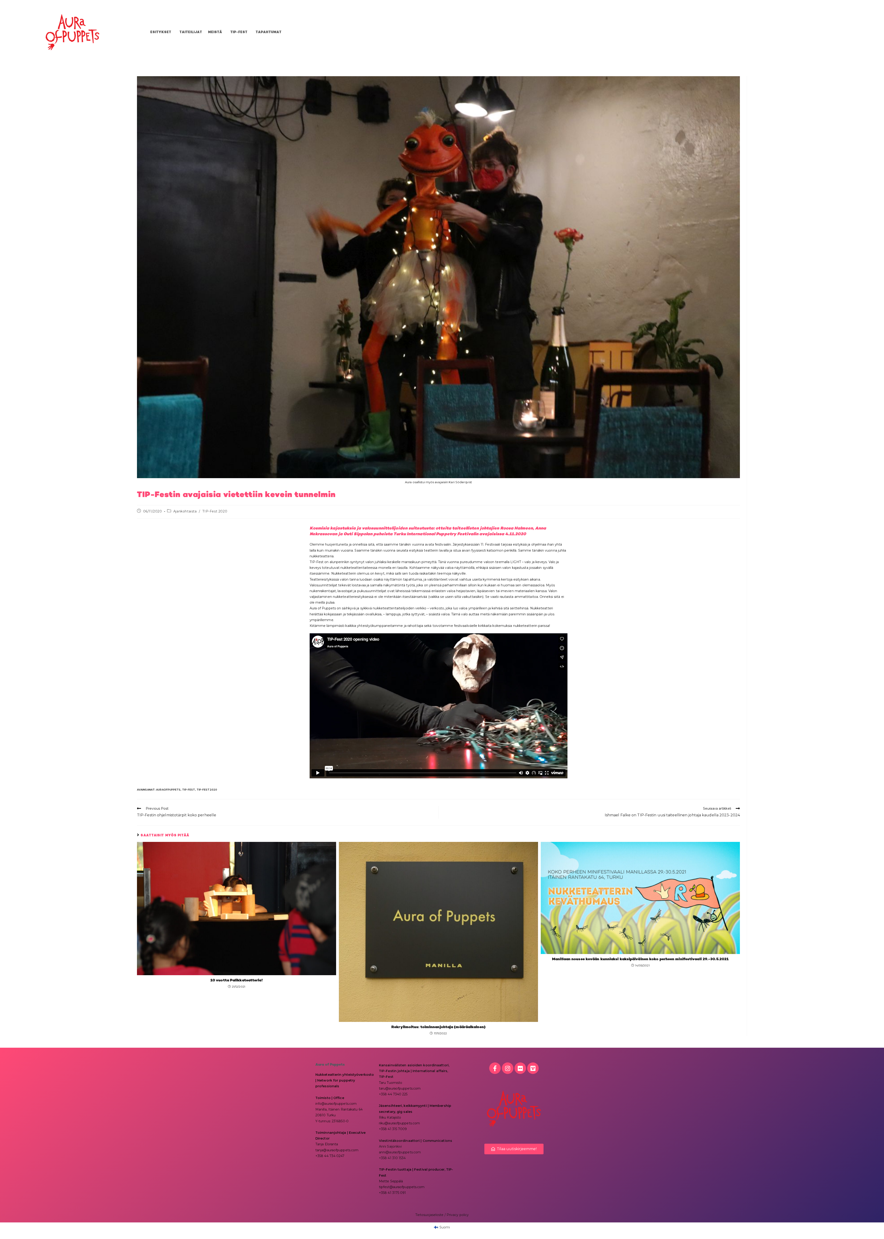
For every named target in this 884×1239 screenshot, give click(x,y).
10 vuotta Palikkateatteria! (236, 980)
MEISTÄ (215, 32)
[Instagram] (507, 1068)
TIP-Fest (238, 32)
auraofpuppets (168, 789)
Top (873, 1228)
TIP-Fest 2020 (214, 511)
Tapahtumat (269, 32)
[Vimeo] (533, 1068)
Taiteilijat (191, 32)
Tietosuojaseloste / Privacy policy (442, 1215)
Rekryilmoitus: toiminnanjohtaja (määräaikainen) (438, 1027)
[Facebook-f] (495, 1068)
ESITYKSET (160, 32)
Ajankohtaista (185, 511)
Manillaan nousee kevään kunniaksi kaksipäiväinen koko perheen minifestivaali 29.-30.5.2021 (640, 959)
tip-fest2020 (207, 789)
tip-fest (188, 789)
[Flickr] (520, 1068)
